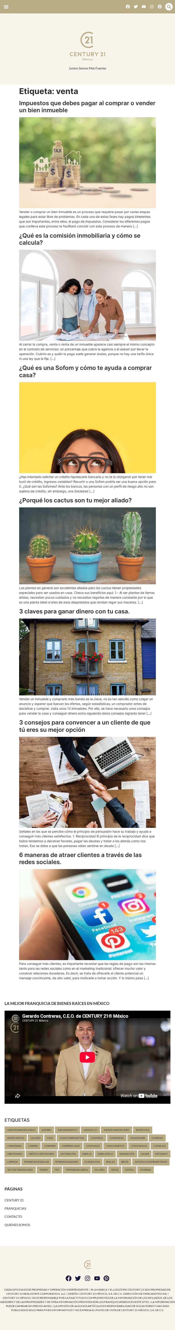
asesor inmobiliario (116, 1130)
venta (114, 1169)
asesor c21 (90, 1130)
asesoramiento (67, 1130)
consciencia (139, 1145)
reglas (110, 1161)
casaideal (97, 1138)
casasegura (137, 1138)
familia (86, 1153)
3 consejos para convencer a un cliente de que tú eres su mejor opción (84, 726)
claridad (157, 1138)
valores (99, 1169)
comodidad (14, 1145)
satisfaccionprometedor (151, 1161)
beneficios (142, 1130)
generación (126, 1153)
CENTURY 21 (14, 1200)
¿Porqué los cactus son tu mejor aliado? (75, 500)
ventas (129, 1169)
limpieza (12, 1161)
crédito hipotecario (41, 1153)
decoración (68, 1153)
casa (50, 1138)
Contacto (13, 1216)
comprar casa (71, 1145)
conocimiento (115, 1145)
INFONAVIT (161, 1153)
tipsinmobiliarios (77, 1169)
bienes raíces (15, 1138)
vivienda (145, 1169)
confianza (93, 1145)
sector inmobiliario (20, 1169)
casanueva (117, 1138)
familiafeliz (105, 1153)
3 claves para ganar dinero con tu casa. (74, 611)
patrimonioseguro (66, 1161)
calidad (36, 1138)
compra (33, 1145)
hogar (145, 1153)
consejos (159, 1145)
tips (56, 1169)
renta (125, 1161)
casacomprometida (71, 1138)
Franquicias (15, 1208)
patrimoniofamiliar (36, 1161)
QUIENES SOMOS (17, 1225)
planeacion (92, 1161)
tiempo (43, 1169)
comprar (49, 1145)
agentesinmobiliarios (21, 1130)
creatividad (14, 1153)
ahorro (46, 1130)
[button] (6, 6)
